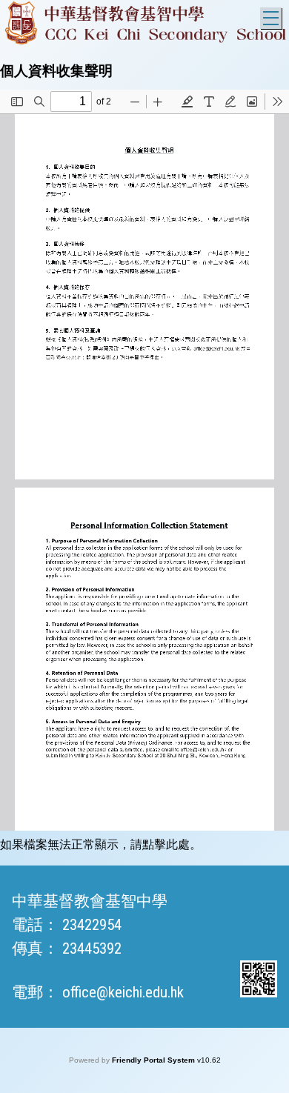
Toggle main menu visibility (271, 18)
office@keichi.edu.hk (123, 992)
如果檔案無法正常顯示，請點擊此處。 (101, 844)
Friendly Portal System (154, 1060)
